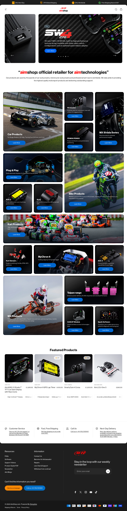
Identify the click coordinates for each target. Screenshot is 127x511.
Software (8, 459)
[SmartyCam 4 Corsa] (78, 368)
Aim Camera (68, 385)
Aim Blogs (8, 472)
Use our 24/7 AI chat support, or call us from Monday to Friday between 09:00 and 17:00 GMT (19, 433)
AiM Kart (37, 385)
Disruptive (33, 504)
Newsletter (9, 469)
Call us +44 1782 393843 (34, 488)
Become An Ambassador (43, 459)
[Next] (114, 55)
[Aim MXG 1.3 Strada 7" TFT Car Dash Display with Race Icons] (19, 368)
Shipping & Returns (10, 507)
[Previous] (12, 55)
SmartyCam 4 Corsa (72, 387)
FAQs (7, 456)
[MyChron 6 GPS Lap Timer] (49, 368)
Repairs (37, 463)
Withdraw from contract (42, 469)
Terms (18, 507)
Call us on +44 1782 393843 (80, 431)
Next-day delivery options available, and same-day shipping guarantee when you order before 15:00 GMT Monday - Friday (111, 434)
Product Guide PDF (11, 466)
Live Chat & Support (41, 466)
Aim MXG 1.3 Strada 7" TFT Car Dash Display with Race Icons (13, 389)
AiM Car (7, 385)
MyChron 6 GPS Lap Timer (45, 387)
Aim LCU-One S (100, 387)
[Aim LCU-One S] (108, 368)
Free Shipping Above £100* (110, 3)
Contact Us (38, 456)
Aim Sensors (98, 385)
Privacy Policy (25, 507)
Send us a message (13, 488)
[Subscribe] (108, 471)
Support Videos (10, 463)
